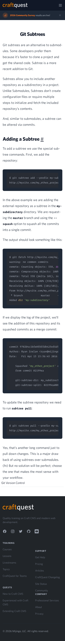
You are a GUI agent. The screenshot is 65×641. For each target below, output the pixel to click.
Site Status (41, 583)
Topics (6, 569)
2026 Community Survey (22, 15)
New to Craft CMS (13, 593)
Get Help (40, 557)
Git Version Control (13, 483)
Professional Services (47, 600)
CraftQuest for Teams (15, 575)
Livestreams (9, 562)
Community (41, 590)
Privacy (39, 613)
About (38, 606)
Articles (39, 570)
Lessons (7, 555)
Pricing (39, 563)
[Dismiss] (60, 15)
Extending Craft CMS (14, 610)
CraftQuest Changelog (47, 577)
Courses (7, 549)
